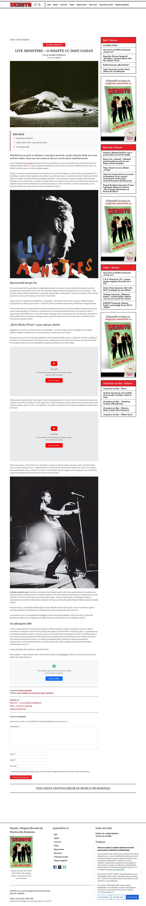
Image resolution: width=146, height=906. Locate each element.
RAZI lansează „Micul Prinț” (116, 65)
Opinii (55, 4)
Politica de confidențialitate (107, 833)
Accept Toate (132, 897)
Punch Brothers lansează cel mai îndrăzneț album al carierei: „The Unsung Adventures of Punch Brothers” (118, 188)
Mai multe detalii (118, 869)
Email (12, 760)
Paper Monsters (47, 693)
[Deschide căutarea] (39, 4)
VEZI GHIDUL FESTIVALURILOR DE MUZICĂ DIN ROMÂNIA (73, 788)
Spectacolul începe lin (24, 138)
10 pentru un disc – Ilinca (115, 388)
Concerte (63, 4)
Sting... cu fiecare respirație (21, 706)
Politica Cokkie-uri (107, 892)
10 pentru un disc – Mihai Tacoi (117, 414)
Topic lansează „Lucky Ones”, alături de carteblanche (116, 70)
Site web (13, 766)
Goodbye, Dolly (110, 45)
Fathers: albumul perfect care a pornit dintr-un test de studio (117, 153)
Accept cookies (54, 380)
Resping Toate (118, 897)
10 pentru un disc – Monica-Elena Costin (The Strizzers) (116, 409)
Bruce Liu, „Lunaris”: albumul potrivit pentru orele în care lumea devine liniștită (117, 161)
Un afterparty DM (22, 147)
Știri (49, 4)
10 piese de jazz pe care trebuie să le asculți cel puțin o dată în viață (117, 395)
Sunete (12, 39)
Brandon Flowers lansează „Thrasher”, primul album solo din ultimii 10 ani (117, 58)
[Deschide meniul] (35, 4)
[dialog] (118, 873)
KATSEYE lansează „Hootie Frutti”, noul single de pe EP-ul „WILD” (117, 305)
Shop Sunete (82, 4)
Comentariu (15, 726)
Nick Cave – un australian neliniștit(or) (25, 703)
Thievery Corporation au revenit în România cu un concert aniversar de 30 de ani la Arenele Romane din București (118, 177)
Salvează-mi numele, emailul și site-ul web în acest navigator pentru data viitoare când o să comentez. (51, 771)
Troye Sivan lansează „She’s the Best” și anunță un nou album (118, 289)
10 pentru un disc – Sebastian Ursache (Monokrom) (116, 402)
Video (72, 4)
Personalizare (104, 897)
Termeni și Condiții (103, 836)
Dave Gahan (29, 163)
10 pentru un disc (106, 4)
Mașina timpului (122, 4)
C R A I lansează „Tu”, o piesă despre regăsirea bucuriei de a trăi (117, 281)
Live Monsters (34, 693)
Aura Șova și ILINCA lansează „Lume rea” (117, 51)
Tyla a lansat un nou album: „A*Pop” (116, 169)
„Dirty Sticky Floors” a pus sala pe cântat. (31, 142)
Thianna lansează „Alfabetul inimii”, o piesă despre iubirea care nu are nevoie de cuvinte (117, 296)
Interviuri (93, 4)
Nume (12, 754)
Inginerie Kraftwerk (18, 709)
